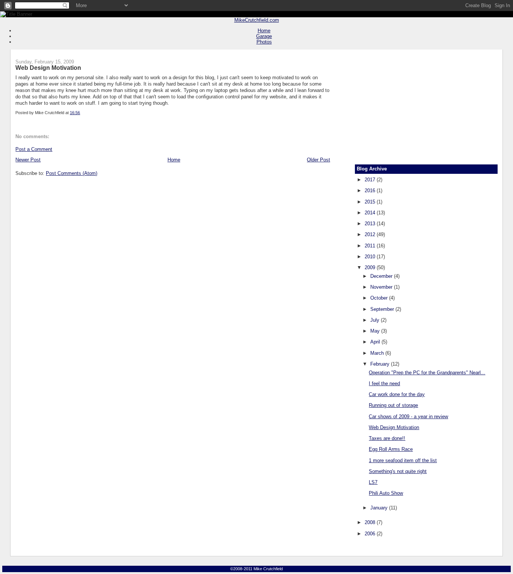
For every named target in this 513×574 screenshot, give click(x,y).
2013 (371, 223)
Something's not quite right (398, 471)
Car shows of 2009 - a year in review (408, 416)
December (382, 276)
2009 (371, 267)
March (377, 353)
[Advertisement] (426, 104)
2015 (371, 202)
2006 (371, 533)
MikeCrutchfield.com (256, 20)
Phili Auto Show (386, 493)
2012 (371, 234)
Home (264, 30)
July (375, 320)
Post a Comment (33, 149)
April (376, 342)
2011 (371, 246)
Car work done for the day (397, 394)
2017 (371, 179)
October (379, 298)
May (375, 331)
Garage (264, 36)
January (379, 508)
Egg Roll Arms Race (391, 449)
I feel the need (384, 383)
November (382, 287)
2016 (371, 190)
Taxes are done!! (387, 438)
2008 (371, 522)
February (380, 364)
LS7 (373, 482)
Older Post (318, 160)
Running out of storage (393, 405)
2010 (371, 256)
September (382, 309)
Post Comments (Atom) (71, 173)
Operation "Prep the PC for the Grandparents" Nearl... (427, 372)
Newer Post (28, 160)
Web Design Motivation (48, 67)
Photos (264, 42)
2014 (371, 212)
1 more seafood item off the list (403, 460)
